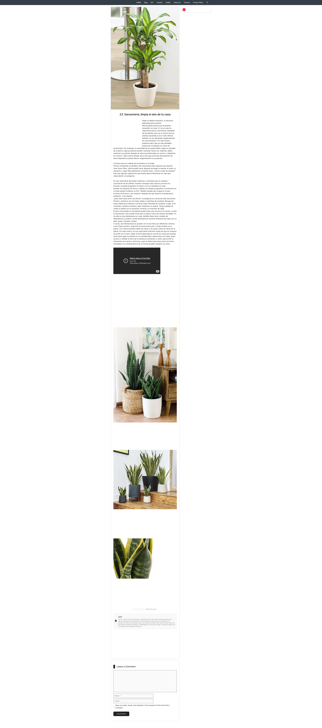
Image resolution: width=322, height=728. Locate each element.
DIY (152, 2)
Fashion (159, 2)
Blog (145, 2)
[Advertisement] (127, 132)
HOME (138, 2)
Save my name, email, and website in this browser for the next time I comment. (142, 706)
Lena (120, 617)
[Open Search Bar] (207, 2)
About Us (177, 2)
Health (168, 2)
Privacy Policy (198, 2)
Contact (187, 2)
